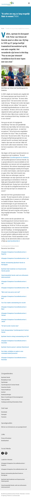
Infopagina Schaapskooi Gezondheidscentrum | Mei (15, 288)
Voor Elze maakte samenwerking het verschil (13, 302)
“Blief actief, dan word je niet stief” (10, 292)
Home (2, 28)
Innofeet (3, 392)
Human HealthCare (6, 389)
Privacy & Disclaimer (6, 438)
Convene (27, 493)
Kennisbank (4, 412)
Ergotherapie (4, 382)
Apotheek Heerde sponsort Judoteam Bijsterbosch (15, 347)
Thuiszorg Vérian (5, 399)
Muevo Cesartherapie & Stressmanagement (12, 397)
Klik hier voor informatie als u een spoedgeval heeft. (14, 427)
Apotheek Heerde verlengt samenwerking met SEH (15, 336)
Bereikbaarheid (5, 440)
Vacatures (3, 417)
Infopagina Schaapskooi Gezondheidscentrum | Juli (15, 258)
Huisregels (4, 414)
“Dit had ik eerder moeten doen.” (10, 326)
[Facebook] (3, 453)
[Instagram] (6, 453)
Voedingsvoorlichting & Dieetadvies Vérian (11, 402)
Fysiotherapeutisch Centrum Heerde (10, 246)
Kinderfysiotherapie (6, 394)
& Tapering (3, 495)
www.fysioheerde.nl (13, 241)
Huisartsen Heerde (6, 387)
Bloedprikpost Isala (6, 380)
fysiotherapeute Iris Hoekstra (19, 157)
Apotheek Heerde (5, 377)
